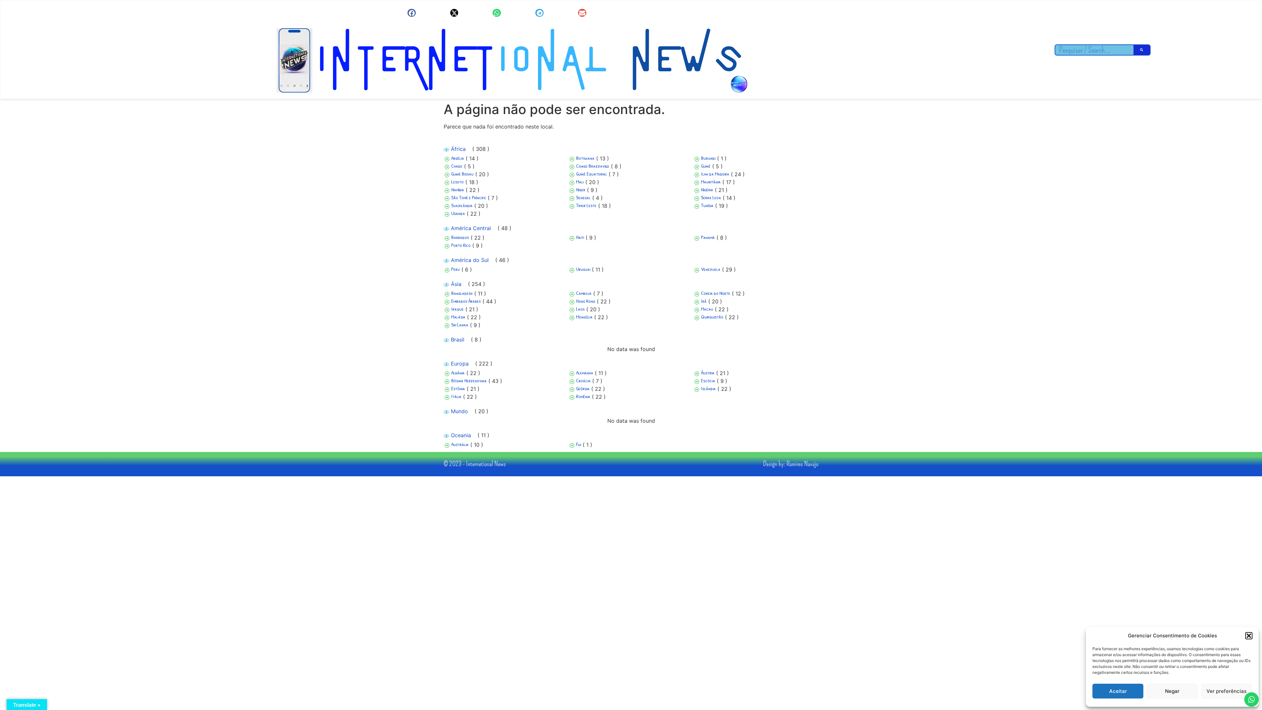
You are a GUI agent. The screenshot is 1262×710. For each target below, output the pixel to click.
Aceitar (1118, 691)
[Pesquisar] (1141, 50)
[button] (1249, 635)
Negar (1172, 691)
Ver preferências (1226, 691)
